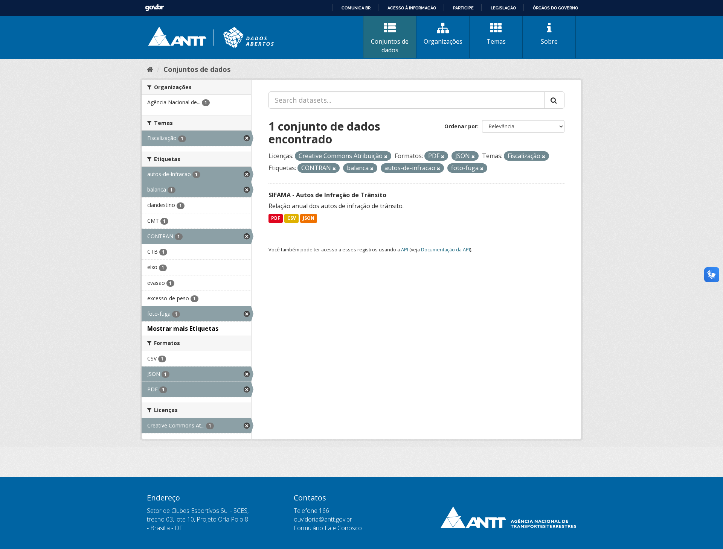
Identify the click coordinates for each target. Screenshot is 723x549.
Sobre (549, 41)
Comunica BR (356, 8)
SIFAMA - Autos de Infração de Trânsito (327, 195)
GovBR (154, 7)
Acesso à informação (411, 8)
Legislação (503, 8)
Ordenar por (460, 126)
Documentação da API (445, 249)
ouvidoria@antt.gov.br (323, 519)
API (404, 249)
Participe (463, 8)
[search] (554, 100)
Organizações (443, 41)
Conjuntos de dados (390, 45)
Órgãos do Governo (555, 8)
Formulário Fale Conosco (328, 528)
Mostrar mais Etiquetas (182, 328)
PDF (275, 218)
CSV (291, 218)
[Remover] (385, 156)
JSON (308, 218)
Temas (496, 41)
